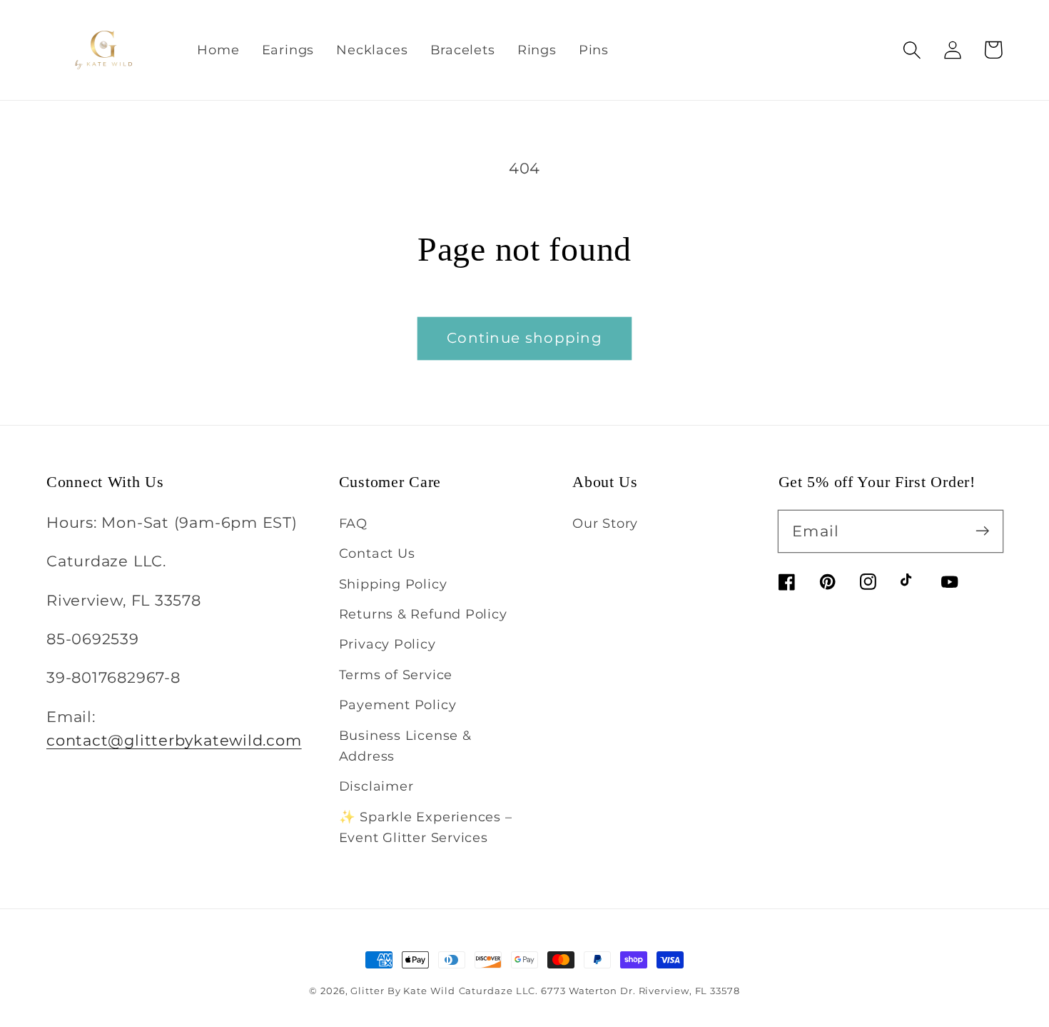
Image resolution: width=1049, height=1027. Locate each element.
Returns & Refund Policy (423, 614)
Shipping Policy (393, 584)
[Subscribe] (982, 531)
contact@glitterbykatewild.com (174, 740)
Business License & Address (405, 745)
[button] (911, 49)
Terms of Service (395, 674)
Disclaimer (376, 786)
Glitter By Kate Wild (402, 990)
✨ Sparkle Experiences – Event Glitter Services (425, 827)
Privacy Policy (387, 644)
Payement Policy (398, 704)
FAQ (353, 523)
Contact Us (377, 553)
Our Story (605, 523)
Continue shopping (524, 337)
